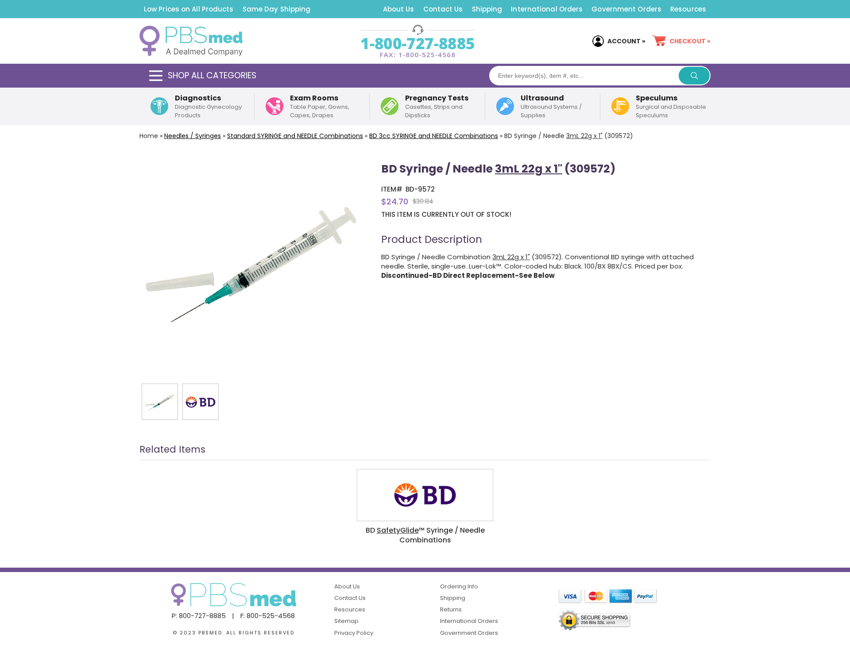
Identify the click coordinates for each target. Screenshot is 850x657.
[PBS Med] (191, 41)
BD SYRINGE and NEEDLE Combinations (433, 135)
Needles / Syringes (192, 135)
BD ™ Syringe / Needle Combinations (425, 535)
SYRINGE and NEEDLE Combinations (295, 135)
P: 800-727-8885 (199, 615)
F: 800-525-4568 (267, 615)
